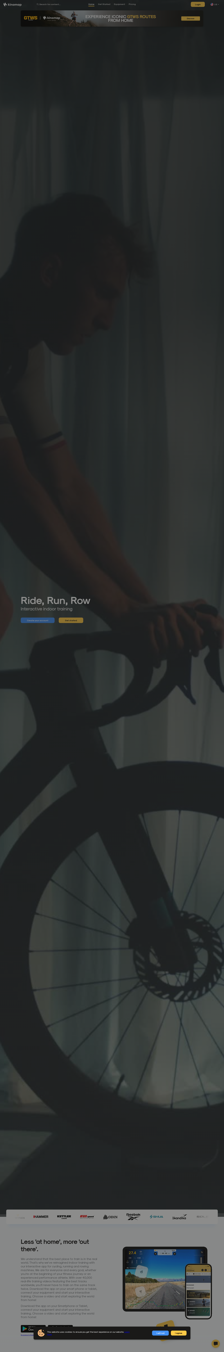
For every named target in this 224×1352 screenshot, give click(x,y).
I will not (160, 1333)
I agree (178, 1333)
